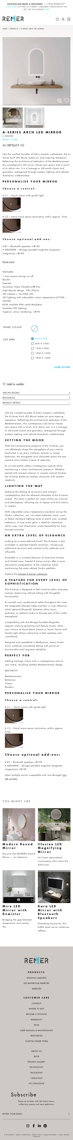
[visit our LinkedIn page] (39, 1127)
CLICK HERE (11, 7)
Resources (9, 397)
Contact (36, 1003)
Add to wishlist (15, 384)
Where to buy (36, 1009)
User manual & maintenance (36, 1030)
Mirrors (36, 988)
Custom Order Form (36, 1041)
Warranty (36, 1019)
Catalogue (36, 1078)
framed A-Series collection (32, 574)
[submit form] (68, 1114)
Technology (36, 1067)
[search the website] (63, 19)
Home (5, 29)
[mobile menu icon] (68, 19)
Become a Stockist (36, 1014)
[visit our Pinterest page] (45, 1127)
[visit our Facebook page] (33, 1127)
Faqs (36, 1025)
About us (36, 1051)
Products (14, 29)
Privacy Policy (37, 1135)
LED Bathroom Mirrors (36, 983)
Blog (36, 1056)
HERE (47, 9)
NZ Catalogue (36, 1083)
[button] (60, 101)
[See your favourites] (57, 19)
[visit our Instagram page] (28, 1127)
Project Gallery (36, 1062)
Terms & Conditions (23, 1135)
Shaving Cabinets (37, 978)
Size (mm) (9, 339)
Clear (57, 367)
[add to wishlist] (66, 99)
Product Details (12, 402)
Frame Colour (12, 327)
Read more (8, 261)
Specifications (11, 392)
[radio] (35, 329)
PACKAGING (36, 1072)
